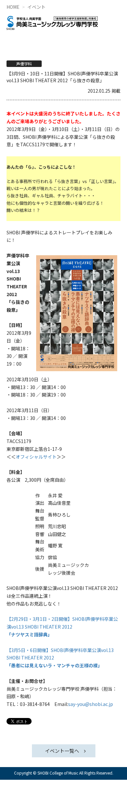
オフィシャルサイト (36, 456)
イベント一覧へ (62, 750)
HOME (13, 7)
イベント (36, 7)
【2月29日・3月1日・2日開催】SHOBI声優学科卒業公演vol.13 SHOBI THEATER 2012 (62, 627)
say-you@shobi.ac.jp (90, 704)
